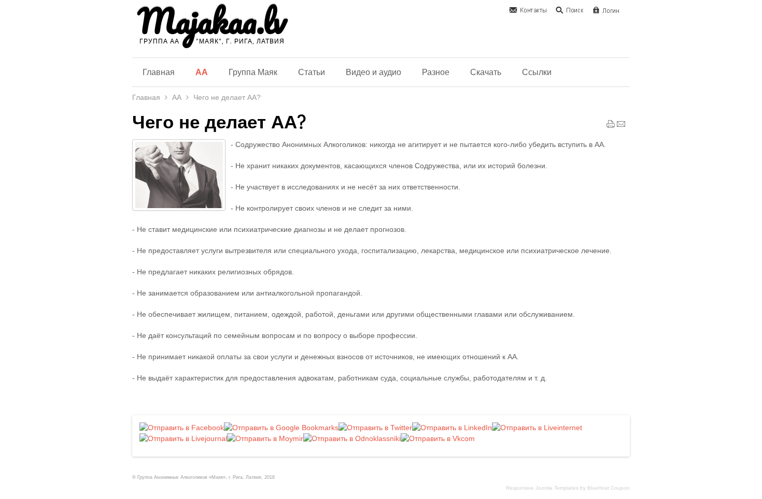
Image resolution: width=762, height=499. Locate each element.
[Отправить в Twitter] (375, 427)
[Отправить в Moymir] (265, 438)
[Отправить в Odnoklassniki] (352, 438)
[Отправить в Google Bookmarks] (281, 427)
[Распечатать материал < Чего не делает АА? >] (610, 126)
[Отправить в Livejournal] (183, 438)
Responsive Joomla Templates (542, 488)
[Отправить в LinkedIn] (452, 427)
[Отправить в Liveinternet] (537, 427)
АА (176, 97)
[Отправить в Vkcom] (438, 438)
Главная (146, 97)
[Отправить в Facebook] (181, 427)
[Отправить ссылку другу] (621, 126)
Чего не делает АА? (219, 122)
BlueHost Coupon (608, 488)
